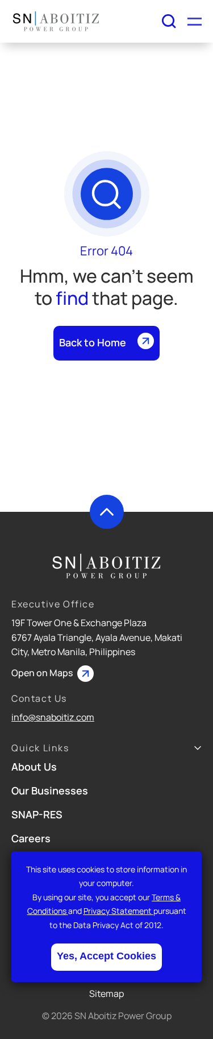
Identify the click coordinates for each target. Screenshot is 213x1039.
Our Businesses (49, 790)
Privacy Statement (118, 910)
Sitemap (106, 993)
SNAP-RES (36, 814)
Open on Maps (42, 673)
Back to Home (92, 342)
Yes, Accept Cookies (106, 956)
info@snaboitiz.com (52, 717)
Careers (31, 838)
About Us (34, 766)
